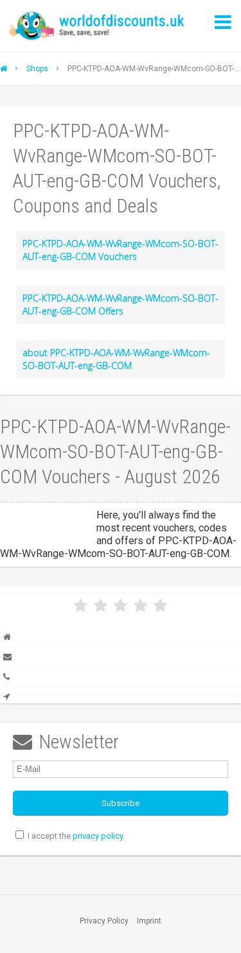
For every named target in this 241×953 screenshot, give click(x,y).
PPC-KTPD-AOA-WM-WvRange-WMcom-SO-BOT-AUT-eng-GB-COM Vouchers (120, 249)
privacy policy (98, 836)
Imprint (149, 920)
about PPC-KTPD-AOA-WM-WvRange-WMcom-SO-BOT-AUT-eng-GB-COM (116, 359)
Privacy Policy (104, 920)
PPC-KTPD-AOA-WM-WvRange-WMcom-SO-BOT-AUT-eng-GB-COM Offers (120, 304)
